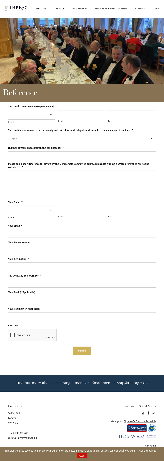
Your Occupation (18, 259)
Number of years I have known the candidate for (36, 148)
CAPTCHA (13, 325)
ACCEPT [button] (82, 455)
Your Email (15, 225)
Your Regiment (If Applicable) (24, 309)
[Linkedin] (154, 413)
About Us (40, 8)
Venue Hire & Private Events (110, 8)
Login (156, 8)
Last (110, 121)
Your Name (15, 202)
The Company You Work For (24, 275)
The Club (59, 8)
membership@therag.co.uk (126, 382)
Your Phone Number (20, 242)
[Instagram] (143, 413)
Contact (140, 8)
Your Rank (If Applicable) (21, 292)
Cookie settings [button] (147, 450)
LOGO (16, 8)
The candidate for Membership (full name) (32, 106)
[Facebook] (148, 413)
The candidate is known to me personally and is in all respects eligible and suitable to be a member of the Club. (70, 130)
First (60, 121)
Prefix (11, 122)
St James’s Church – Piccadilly (140, 421)
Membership (79, 8)
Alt (154, 446)
